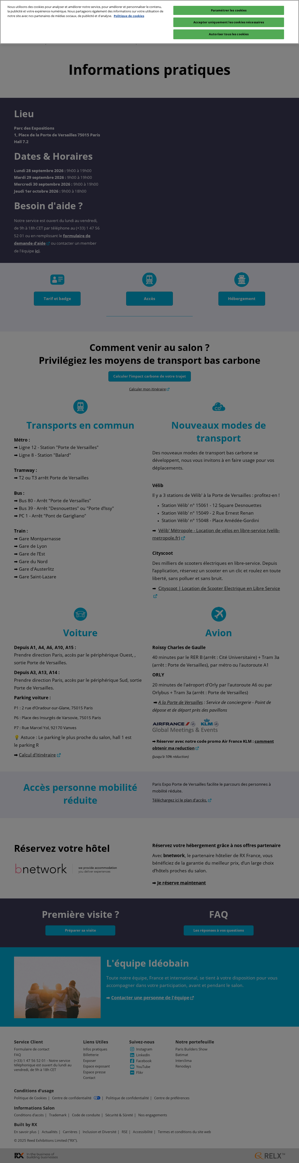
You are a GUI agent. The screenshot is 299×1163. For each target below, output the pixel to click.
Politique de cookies (129, 16)
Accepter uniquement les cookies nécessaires (228, 22)
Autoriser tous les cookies (229, 34)
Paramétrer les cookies (229, 10)
